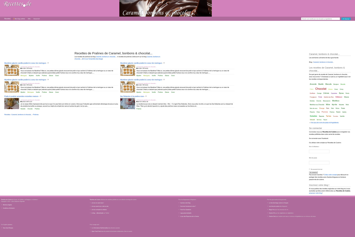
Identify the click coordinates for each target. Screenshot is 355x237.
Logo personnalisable (185, 213)
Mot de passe (313, 158)
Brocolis (343, 84)
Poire (318, 112)
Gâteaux (338, 97)
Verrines (319, 120)
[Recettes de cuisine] (17, 4)
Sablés (344, 112)
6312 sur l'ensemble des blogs (92, 59)
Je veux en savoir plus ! (98, 203)
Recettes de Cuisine (6, 199)
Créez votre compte (330, 175)
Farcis (347, 93)
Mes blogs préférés (19, 19)
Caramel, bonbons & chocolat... (106, 57)
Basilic (321, 84)
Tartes (328, 116)
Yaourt (325, 120)
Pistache (312, 112)
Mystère (31, 75)
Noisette (23, 109)
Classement (36, 19)
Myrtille (334, 104)
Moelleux (335, 100)
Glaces (51, 75)
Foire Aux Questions (185, 209)
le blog (93, 213)
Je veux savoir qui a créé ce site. (100, 206)
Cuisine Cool (272, 216)
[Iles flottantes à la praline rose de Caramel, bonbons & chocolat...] (127, 103)
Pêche (337, 108)
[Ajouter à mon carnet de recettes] (48, 63)
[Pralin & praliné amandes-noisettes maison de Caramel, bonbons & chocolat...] (11, 103)
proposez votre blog (315, 193)
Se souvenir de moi (316, 169)
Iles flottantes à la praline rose (132, 96)
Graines (312, 101)
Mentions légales (7, 205)
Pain (327, 108)
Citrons (330, 89)
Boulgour (336, 84)
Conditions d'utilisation (9, 208)
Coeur (57, 75)
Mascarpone (326, 101)
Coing (341, 89)
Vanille (38, 75)
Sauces (321, 116)
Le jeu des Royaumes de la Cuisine (189, 216)
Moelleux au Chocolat (317, 104)
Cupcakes (334, 93)
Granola (318, 101)
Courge (319, 93)
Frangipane (313, 97)
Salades (313, 115)
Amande (30, 109)
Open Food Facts (96, 231)
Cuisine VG (272, 213)
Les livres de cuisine (274, 206)
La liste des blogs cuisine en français (278, 203)
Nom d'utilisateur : (314, 146)
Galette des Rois (329, 97)
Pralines (44, 75)
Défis (29, 19)
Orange (321, 108)
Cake (311, 89)
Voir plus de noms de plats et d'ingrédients (325, 122)
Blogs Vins (272, 209)
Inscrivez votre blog (185, 203)
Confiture (312, 93)
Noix (347, 104)
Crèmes (326, 93)
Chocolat (320, 89)
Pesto (343, 108)
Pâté (332, 108)
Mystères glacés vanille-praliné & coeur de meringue (25, 63)
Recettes (7, 19)
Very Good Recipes (8, 228)
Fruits (320, 97)
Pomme (325, 111)
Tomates (335, 116)
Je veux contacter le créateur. (99, 209)
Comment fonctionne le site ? (188, 206)
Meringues (24, 75)
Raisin (338, 112)
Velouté (312, 119)
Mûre (328, 104)
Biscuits (328, 84)
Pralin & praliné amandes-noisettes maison (21, 96)
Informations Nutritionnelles (100, 228)
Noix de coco (313, 108)
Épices (341, 93)
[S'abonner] (21, 67)
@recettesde (100, 213)
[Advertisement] (177, 35)
